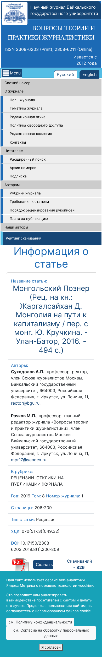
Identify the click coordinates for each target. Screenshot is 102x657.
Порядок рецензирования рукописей (42, 210)
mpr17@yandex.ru (28, 459)
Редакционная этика (28, 117)
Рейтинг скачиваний (23, 238)
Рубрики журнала (25, 193)
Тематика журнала (26, 108)
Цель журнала (22, 100)
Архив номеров (23, 168)
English (89, 74)
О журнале (14, 91)
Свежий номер (17, 83)
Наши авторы (16, 227)
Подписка (18, 176)
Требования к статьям (29, 201)
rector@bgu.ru (25, 403)
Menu (15, 72)
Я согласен (51, 647)
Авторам (12, 185)
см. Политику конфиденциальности (40, 622)
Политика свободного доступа (36, 125)
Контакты (18, 142)
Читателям (13, 151)
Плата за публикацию (29, 218)
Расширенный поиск (28, 159)
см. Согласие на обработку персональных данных (51, 633)
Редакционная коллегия (31, 134)
